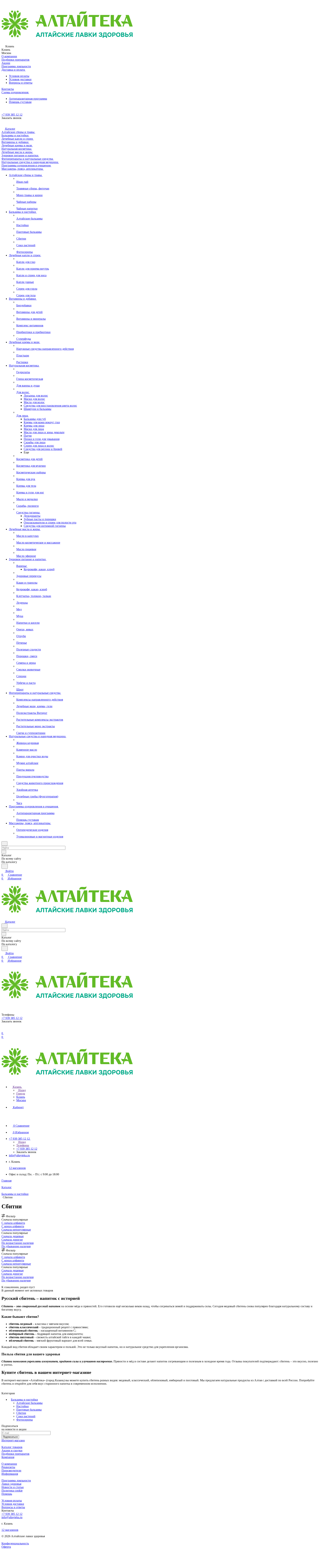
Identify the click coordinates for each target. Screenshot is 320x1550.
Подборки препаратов (15, 1453)
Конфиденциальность (15, 1543)
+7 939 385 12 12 (11, 114)
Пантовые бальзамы (29, 1409)
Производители (11, 1470)
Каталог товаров (11, 1447)
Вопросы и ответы (20, 82)
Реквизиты (8, 1467)
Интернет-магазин (13, 1440)
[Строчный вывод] (5, 1283)
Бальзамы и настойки (24, 1399)
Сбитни (21, 1413)
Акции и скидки (11, 1450)
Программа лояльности (16, 1480)
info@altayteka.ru (19, 1155)
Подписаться (10, 1436)
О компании (9, 1463)
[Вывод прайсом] (8, 1283)
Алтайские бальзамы (29, 1403)
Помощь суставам (20, 102)
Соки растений (25, 1416)
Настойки (22, 1406)
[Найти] (4, 866)
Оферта (6, 1546)
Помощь (6, 1493)
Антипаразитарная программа (28, 98)
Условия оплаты (19, 76)
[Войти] (3, 1029)
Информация (9, 1473)
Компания (7, 1457)
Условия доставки (20, 79)
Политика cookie (12, 1490)
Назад (22, 1090)
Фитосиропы (24, 1419)
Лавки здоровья (11, 1483)
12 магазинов (17, 1168)
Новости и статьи (12, 1487)
